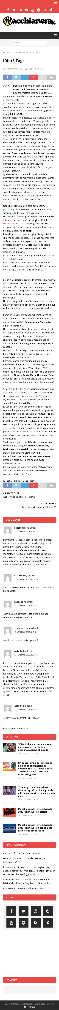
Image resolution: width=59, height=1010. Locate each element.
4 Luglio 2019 (25, 834)
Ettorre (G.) (20, 575)
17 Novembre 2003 (14, 68)
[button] (54, 3)
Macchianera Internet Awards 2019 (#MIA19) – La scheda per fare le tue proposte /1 (35, 827)
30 (36, 834)
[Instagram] (20, 10)
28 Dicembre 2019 (27, 799)
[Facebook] (8, 10)
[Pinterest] (26, 10)
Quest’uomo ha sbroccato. (30, 888)
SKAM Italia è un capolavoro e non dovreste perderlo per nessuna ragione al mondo (35, 747)
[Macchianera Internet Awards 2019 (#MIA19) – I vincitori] (9, 812)
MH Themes (29, 1007)
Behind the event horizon (27, 853)
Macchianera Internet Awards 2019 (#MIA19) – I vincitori (35, 810)
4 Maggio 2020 (26, 753)
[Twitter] (14, 10)
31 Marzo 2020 (26, 778)
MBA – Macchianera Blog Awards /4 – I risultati (27, 883)
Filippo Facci (33, 68)
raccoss (18, 601)
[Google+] (45, 10)
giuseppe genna (23, 628)
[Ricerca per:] (29, 42)
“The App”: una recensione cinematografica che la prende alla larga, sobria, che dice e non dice (36, 791)
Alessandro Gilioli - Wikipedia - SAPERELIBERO (26, 879)
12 (38, 778)
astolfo (18, 650)
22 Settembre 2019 (28, 815)
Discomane (9, 223)
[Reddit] (39, 10)
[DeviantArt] (51, 10)
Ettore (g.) (20, 527)
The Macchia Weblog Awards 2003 (23, 874)
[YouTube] (32, 10)
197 (38, 753)
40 (41, 815)
